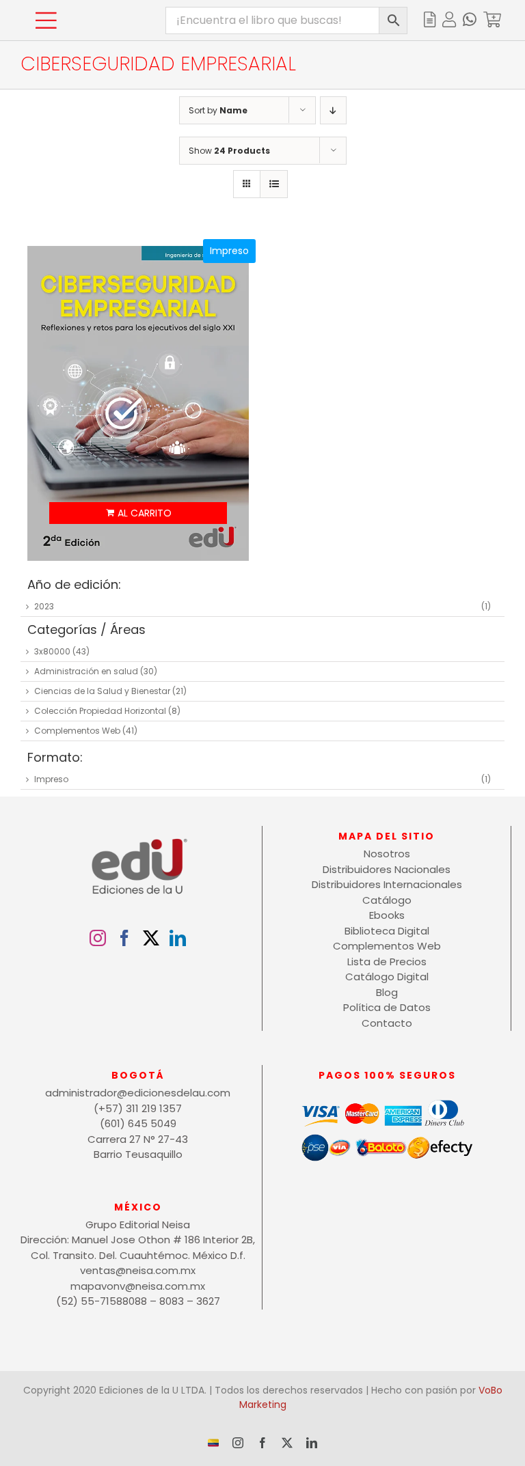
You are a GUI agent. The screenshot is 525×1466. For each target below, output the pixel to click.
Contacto (387, 1023)
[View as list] (273, 184)
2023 (44, 606)
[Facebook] (124, 938)
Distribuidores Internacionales (387, 884)
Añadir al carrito (137, 513)
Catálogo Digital (387, 976)
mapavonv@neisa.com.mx (137, 1286)
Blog (387, 992)
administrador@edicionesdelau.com (137, 1092)
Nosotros (387, 853)
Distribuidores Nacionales (386, 869)
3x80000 (52, 651)
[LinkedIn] (178, 938)
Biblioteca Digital (387, 931)
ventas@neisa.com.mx (138, 1270)
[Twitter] (151, 938)
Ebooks (387, 915)
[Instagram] (98, 938)
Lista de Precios (387, 961)
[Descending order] (333, 110)
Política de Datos (387, 1007)
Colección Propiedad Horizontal (100, 711)
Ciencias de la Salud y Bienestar (102, 691)
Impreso (51, 779)
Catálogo (387, 900)
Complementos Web (77, 730)
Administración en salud (86, 671)
